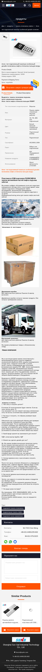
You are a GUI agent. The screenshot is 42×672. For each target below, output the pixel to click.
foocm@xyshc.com (10, 1)
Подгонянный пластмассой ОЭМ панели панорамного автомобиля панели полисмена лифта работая (30, 621)
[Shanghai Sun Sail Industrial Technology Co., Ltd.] (10, 5)
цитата (36, 5)
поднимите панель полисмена (13, 508)
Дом (3, 26)
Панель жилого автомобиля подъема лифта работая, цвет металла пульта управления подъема (10, 621)
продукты (10, 26)
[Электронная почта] (15, 541)
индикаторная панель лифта (12, 512)
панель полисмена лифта (24, 26)
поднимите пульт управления (13, 516)
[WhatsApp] (10, 542)
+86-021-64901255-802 (32, 1)
